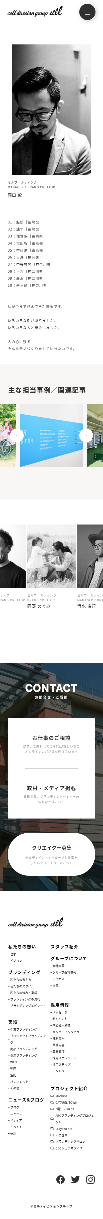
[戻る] (17, 435)
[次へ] (86, 435)
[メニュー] (87, 12)
